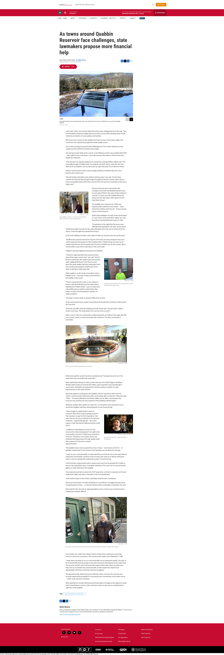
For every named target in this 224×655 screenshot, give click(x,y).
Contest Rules (122, 633)
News (65, 18)
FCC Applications (122, 637)
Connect (133, 18)
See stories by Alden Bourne (69, 614)
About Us (112, 18)
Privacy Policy (99, 633)
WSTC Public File (145, 637)
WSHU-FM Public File (147, 629)
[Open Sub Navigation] (68, 18)
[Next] (131, 119)
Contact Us (98, 629)
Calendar (104, 18)
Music (73, 18)
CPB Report (121, 629)
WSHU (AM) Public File (124, 641)
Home (60, 18)
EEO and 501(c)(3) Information (103, 641)
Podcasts (93, 18)
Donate (161, 5)
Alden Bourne (82, 60)
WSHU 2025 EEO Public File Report (104, 637)
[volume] (65, 13)
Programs (82, 18)
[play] (60, 13)
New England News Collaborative (74, 594)
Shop (142, 18)
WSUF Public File (145, 633)
